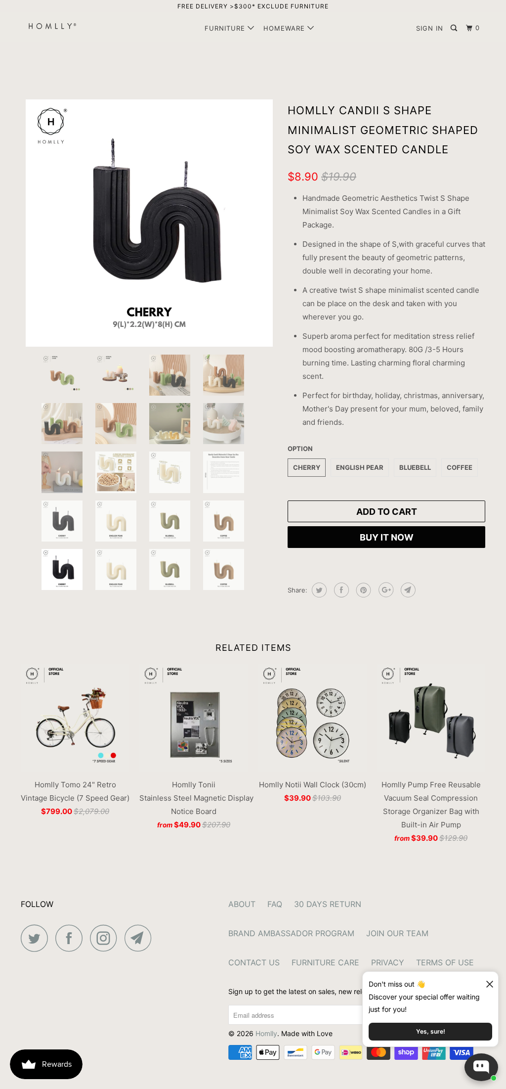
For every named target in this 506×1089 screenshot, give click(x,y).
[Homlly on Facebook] (71, 938)
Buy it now (387, 537)
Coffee (459, 467)
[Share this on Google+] (384, 590)
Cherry (306, 467)
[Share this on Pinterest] (362, 590)
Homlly (266, 1033)
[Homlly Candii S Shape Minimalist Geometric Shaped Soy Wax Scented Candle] (149, 223)
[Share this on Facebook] (340, 590)
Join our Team (397, 933)
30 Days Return (327, 904)
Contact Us (254, 962)
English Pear (359, 467)
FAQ (274, 904)
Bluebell (415, 467)
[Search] (455, 28)
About (241, 904)
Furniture (226, 28)
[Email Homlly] (141, 938)
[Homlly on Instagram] (106, 938)
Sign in (429, 28)
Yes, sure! (430, 1031)
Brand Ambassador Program (291, 933)
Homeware (285, 28)
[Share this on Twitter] (318, 590)
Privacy (387, 962)
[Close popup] (485, 980)
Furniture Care (325, 962)
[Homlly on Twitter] (37, 938)
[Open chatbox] (481, 1067)
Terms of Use (445, 962)
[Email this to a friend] (407, 590)
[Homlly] (60, 26)
